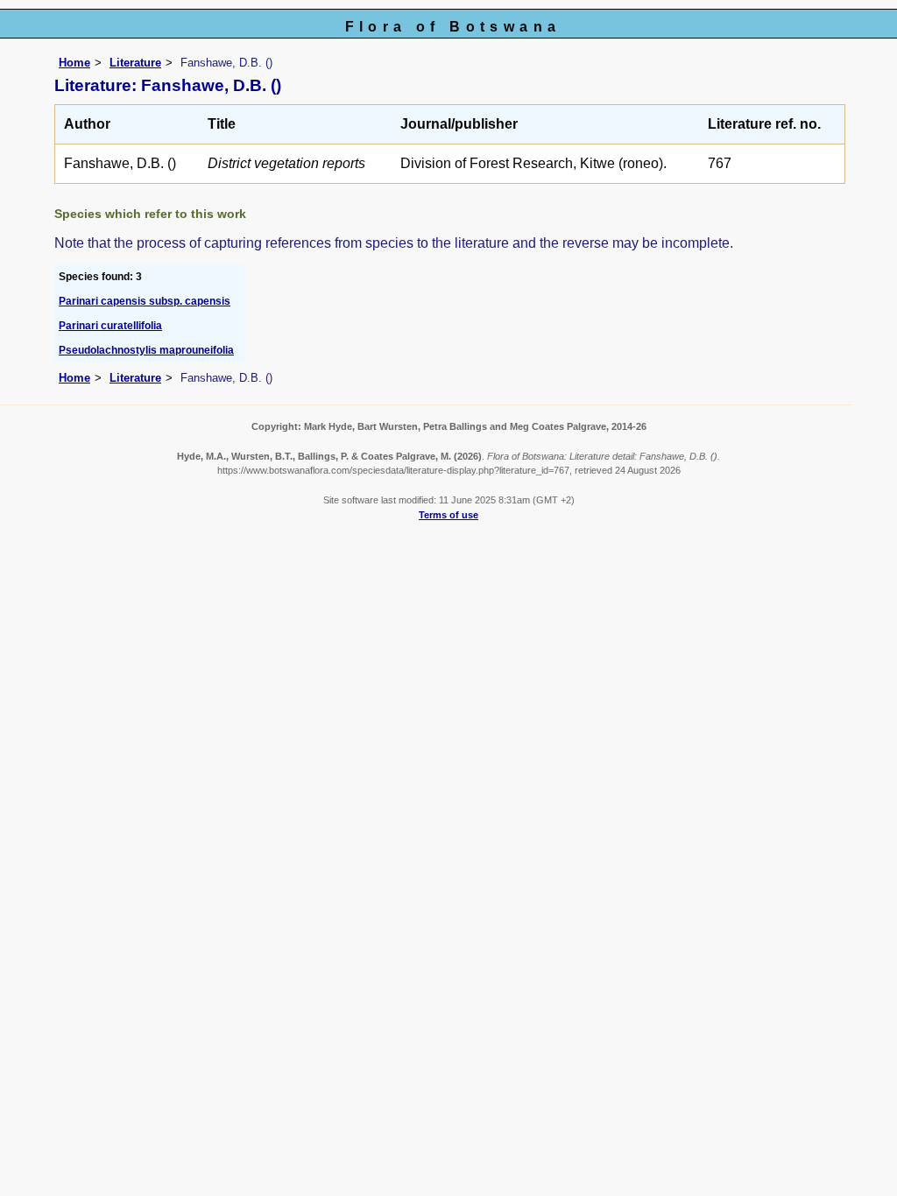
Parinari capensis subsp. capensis (144, 301)
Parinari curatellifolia (110, 326)
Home (74, 62)
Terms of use (448, 515)
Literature (135, 62)
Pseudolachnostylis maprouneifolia (146, 350)
